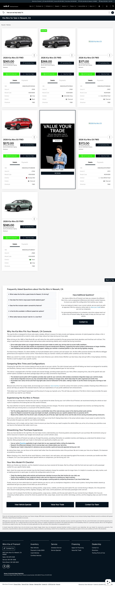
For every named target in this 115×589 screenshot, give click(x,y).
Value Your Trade (30, 74)
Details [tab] (15, 80)
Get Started (57, 173)
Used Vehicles (35, 553)
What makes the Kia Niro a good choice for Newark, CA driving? (29, 294)
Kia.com (58, 584)
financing (23, 443)
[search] (113, 6)
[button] (34, 55)
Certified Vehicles (36, 555)
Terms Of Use (25, 584)
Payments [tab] (25, 80)
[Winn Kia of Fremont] (11, 6)
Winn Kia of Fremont (8, 584)
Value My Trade (76, 550)
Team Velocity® (89, 584)
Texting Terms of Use (98, 553)
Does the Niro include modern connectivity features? (26, 305)
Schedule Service (56, 548)
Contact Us (83, 322)
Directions (95, 550)
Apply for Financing (78, 548)
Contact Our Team (92, 505)
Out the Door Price (29, 63)
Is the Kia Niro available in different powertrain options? (27, 311)
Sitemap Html (37, 584)
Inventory (35, 544)
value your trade (95, 307)
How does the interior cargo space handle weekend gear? (27, 300)
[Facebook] (4, 566)
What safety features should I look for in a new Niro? (26, 317)
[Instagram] (8, 566)
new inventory (54, 386)
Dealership (96, 544)
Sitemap (31, 584)
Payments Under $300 (37, 550)
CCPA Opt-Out (51, 584)
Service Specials (56, 550)
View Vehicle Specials (23, 505)
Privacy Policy (17, 584)
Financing (76, 544)
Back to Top (110, 280)
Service (54, 544)
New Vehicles (35, 548)
